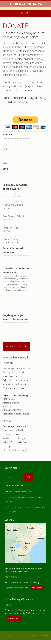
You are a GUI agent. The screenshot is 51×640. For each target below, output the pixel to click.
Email (7, 168)
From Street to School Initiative (13, 218)
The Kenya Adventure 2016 (18, 491)
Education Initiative (11, 196)
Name (7, 134)
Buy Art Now (38, 588)
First (5, 149)
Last (5, 162)
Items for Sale (12, 577)
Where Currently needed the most (11, 241)
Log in (45, 635)
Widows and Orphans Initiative (13, 206)
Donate (9, 605)
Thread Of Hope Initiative (10, 229)
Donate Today (15, 619)
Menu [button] (27, 13)
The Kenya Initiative (25, 4)
